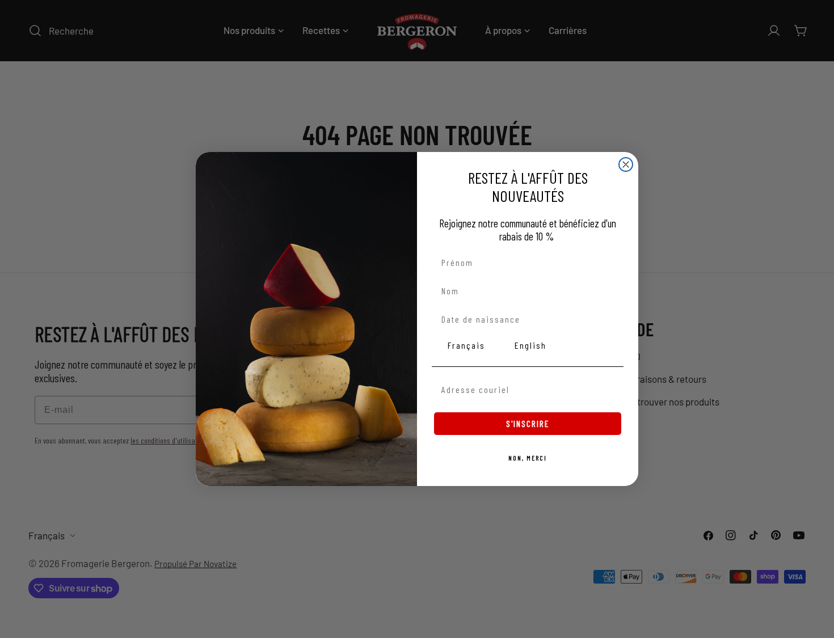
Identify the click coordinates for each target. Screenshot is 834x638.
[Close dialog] (626, 164)
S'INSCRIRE (528, 423)
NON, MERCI (527, 458)
